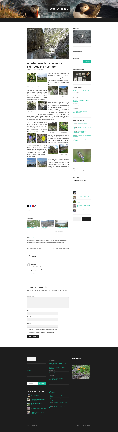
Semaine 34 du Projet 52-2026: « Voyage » (81, 95)
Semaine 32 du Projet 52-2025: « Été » (83, 201)
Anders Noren (84, 425)
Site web (29, 323)
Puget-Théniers (55, 242)
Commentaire (30, 296)
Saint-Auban (62, 242)
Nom (28, 310)
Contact (85, 19)
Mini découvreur (54, 19)
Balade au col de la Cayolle (32, 227)
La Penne (65, 240)
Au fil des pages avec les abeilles (34, 248)
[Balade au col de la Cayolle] (33, 223)
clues (48, 240)
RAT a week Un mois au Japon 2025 (83, 206)
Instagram (29, 367)
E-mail (29, 316)
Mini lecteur (65, 19)
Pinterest (29, 373)
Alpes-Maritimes (31, 240)
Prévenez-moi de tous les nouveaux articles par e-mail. (41, 332)
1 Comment (40, 69)
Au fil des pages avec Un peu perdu (61, 248)
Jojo (35, 69)
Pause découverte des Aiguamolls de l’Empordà (81, 101)
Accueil (29, 19)
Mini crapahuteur (42, 19)
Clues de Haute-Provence (56, 240)
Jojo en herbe (59, 9)
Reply (32, 275)
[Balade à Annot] (47, 223)
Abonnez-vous (86, 219)
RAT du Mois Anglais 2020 (82, 192)
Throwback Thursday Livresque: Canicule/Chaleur (80, 106)
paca (29, 242)
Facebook (29, 370)
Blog (34, 19)
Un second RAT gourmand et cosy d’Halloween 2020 (83, 197)
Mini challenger (76, 19)
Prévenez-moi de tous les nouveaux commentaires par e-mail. (43, 329)
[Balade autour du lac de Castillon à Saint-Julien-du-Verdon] (61, 223)
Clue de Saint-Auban (41, 240)
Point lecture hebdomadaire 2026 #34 (81, 90)
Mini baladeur (32, 237)
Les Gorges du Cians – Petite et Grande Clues (83, 210)
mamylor (33, 264)
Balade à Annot (44, 227)
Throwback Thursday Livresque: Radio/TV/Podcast (80, 112)
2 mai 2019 (29, 69)
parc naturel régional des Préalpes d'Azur (41, 242)
